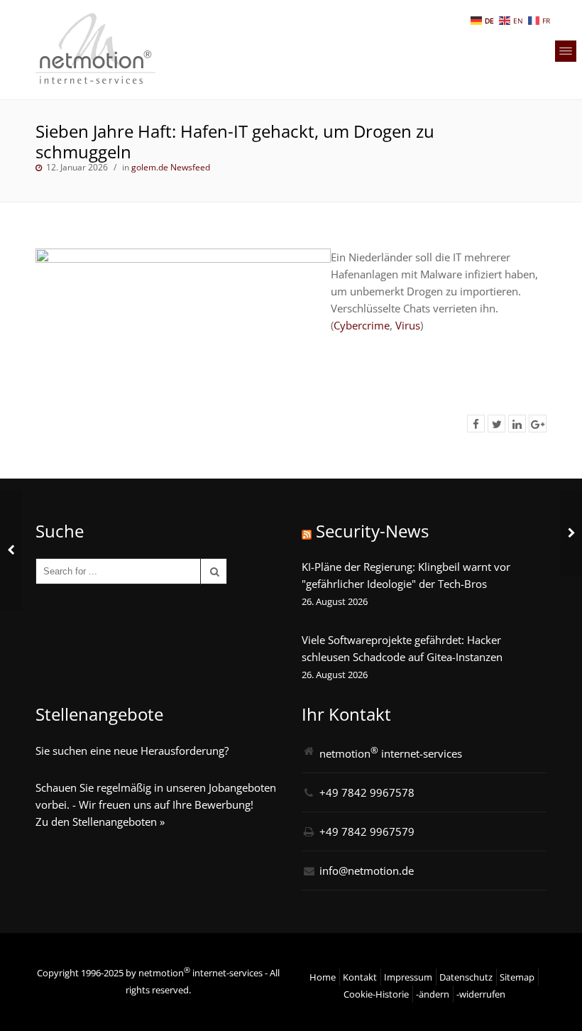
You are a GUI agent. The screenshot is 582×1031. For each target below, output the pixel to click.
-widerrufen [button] (480, 994)
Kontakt (360, 977)
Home (322, 977)
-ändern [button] (432, 994)
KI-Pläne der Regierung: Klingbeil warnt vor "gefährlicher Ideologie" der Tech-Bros (406, 575)
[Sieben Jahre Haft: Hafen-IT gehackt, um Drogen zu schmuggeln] (476, 423)
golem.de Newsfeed (170, 167)
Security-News (372, 530)
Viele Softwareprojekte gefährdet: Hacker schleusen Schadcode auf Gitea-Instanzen (402, 648)
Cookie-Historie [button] (376, 994)
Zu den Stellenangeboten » (100, 821)
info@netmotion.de (366, 870)
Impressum (408, 977)
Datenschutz (466, 977)
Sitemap (517, 977)
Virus (407, 325)
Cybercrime (362, 325)
